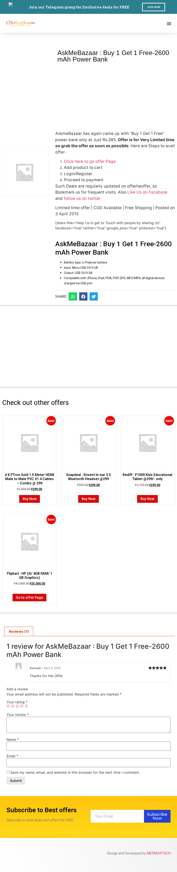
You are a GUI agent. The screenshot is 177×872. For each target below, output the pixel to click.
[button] (153, 7)
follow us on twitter (82, 198)
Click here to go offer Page (90, 161)
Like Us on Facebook (147, 192)
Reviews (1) (19, 631)
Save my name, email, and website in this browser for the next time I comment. (75, 772)
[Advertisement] (115, 95)
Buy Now (29, 499)
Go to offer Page (29, 597)
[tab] (19, 631)
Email (12, 756)
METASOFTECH (159, 853)
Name (12, 739)
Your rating (16, 702)
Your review (17, 714)
